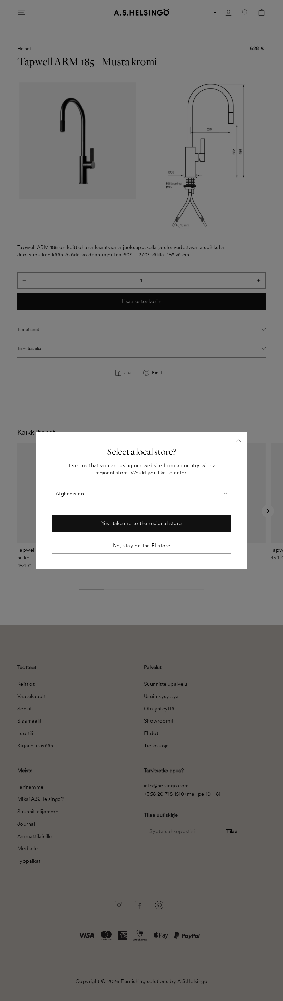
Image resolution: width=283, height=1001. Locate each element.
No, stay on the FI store (141, 545)
